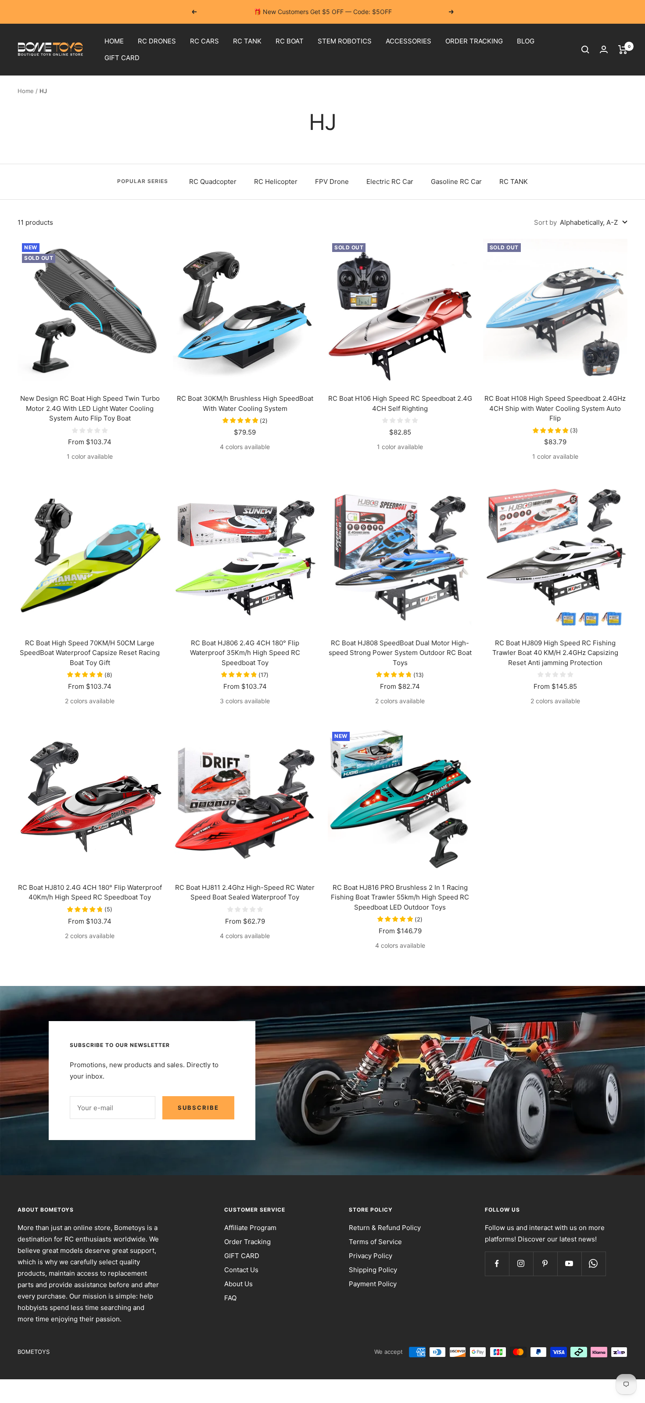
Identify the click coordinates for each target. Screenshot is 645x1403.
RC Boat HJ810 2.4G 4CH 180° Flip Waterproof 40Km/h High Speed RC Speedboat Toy (90, 892)
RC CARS (204, 41)
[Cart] (622, 49)
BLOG (525, 41)
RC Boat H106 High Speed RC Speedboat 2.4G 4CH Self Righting (400, 403)
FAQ (230, 1298)
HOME (114, 41)
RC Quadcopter (212, 181)
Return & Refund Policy (385, 1227)
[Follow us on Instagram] (521, 1264)
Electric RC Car (389, 181)
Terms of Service (375, 1242)
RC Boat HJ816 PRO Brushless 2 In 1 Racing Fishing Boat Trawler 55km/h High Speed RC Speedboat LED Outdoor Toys (400, 897)
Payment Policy (373, 1284)
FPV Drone (332, 181)
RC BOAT (290, 41)
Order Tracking (247, 1242)
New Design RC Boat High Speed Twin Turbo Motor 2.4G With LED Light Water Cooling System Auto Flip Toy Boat (90, 408)
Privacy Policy (370, 1256)
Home (26, 90)
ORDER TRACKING (474, 41)
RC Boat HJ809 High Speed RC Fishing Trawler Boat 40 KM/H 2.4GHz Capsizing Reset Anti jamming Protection (555, 653)
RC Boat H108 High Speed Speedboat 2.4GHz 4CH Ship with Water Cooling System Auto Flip (555, 408)
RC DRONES (157, 41)
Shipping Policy (373, 1270)
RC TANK (247, 41)
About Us (238, 1284)
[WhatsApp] (593, 1264)
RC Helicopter (275, 181)
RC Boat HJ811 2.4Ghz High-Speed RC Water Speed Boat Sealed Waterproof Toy (245, 892)
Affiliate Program (250, 1227)
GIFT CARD (122, 58)
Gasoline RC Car (456, 181)
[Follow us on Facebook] (497, 1264)
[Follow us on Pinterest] (545, 1264)
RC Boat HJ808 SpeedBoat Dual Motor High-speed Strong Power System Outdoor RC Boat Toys (400, 653)
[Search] (585, 50)
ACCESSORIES (408, 41)
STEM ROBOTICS (345, 41)
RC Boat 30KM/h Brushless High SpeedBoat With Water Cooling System (245, 403)
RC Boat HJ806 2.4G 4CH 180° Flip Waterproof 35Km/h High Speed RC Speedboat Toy (245, 653)
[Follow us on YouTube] (569, 1264)
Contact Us (241, 1270)
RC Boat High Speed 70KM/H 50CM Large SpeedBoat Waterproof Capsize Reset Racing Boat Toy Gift (90, 653)
